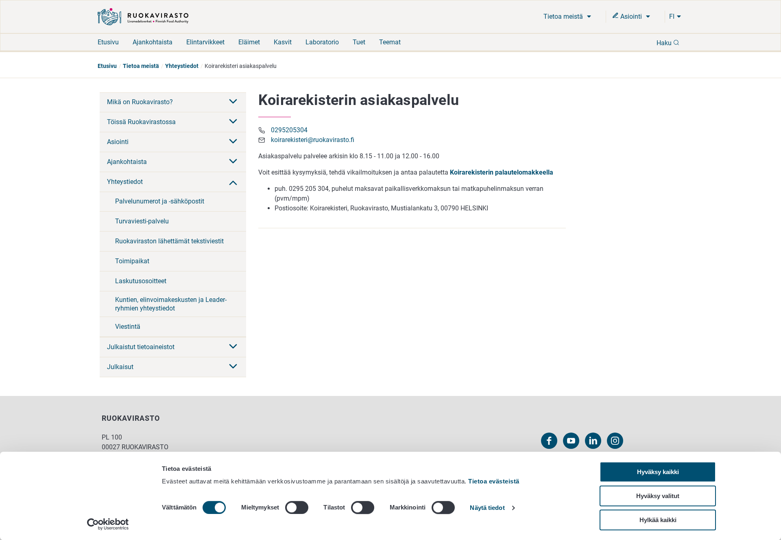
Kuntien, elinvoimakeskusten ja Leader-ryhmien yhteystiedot (171, 304)
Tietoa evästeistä (493, 481)
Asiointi (631, 16)
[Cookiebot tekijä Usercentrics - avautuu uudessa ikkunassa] (108, 524)
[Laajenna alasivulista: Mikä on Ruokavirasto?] (233, 102)
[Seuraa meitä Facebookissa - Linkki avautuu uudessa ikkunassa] (549, 441)
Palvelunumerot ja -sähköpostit (159, 201)
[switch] (296, 507)
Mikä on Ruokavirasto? (140, 102)
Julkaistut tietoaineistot (141, 347)
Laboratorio (322, 42)
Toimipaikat (132, 261)
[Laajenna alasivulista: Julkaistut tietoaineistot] (233, 347)
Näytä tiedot (487, 508)
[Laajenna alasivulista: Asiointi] (233, 142)
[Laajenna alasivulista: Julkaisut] (233, 367)
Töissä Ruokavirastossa (141, 122)
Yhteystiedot (182, 66)
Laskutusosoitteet (140, 281)
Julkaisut (120, 367)
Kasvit (283, 42)
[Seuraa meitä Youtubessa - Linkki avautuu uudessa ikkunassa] (571, 441)
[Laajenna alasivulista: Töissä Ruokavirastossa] (233, 122)
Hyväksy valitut (657, 495)
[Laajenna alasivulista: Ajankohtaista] (233, 162)
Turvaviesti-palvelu (142, 221)
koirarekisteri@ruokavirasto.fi (312, 140)
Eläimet (249, 42)
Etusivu (108, 42)
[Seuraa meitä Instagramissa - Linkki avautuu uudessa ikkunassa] (615, 441)
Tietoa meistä (564, 16)
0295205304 (289, 130)
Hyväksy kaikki (658, 471)
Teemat (390, 42)
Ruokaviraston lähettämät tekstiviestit (169, 241)
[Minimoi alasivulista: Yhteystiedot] (233, 182)
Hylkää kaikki (657, 519)
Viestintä (127, 326)
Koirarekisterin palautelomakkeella (501, 172)
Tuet (359, 42)
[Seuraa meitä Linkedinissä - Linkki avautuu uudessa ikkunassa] (593, 441)
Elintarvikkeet (205, 42)
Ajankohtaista (152, 42)
